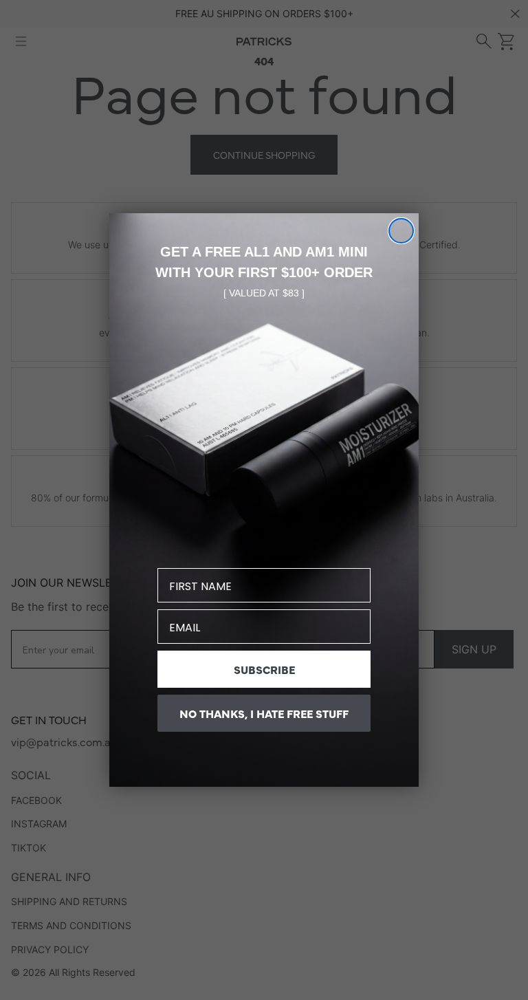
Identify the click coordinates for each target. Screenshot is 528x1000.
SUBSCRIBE (264, 669)
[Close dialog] (401, 231)
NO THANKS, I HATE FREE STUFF (264, 713)
